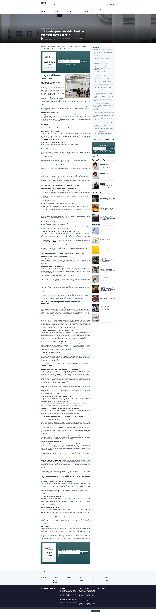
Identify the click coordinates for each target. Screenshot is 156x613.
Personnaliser (104, 611)
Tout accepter (95, 611)
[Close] (100, 297)
